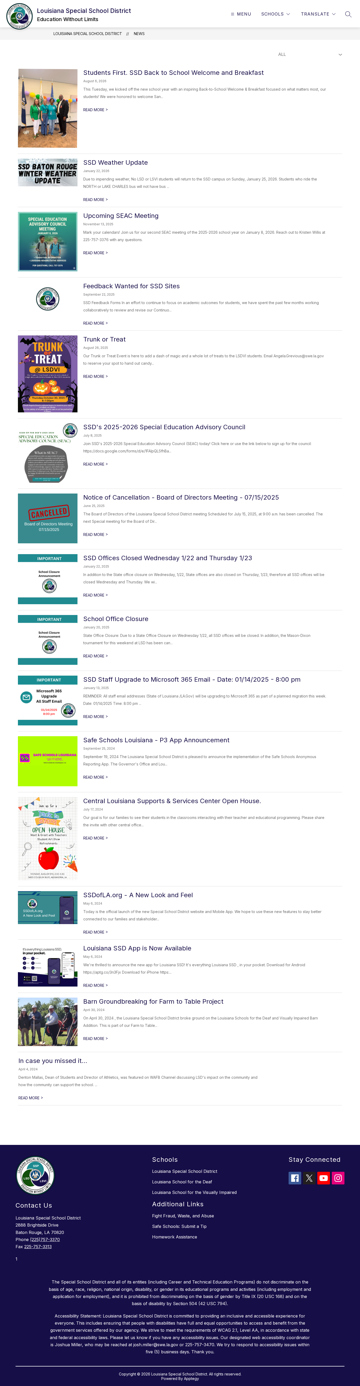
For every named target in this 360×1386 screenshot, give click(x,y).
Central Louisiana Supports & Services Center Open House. (172, 801)
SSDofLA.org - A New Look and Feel (138, 895)
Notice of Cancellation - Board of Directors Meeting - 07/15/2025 (181, 497)
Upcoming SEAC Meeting (121, 215)
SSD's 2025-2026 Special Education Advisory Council (164, 427)
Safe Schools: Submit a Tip (179, 1226)
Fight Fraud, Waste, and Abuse (183, 1215)
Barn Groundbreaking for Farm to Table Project (153, 1001)
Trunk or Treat (104, 339)
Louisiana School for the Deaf (182, 1181)
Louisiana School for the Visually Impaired (194, 1192)
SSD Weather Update (115, 162)
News (139, 33)
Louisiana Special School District (87, 33)
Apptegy (191, 1378)
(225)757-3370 (45, 1239)
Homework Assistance (174, 1236)
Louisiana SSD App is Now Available (137, 948)
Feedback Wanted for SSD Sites (131, 286)
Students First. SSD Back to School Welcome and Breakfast (173, 72)
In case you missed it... (52, 1061)
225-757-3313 (38, 1246)
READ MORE (95, 110)
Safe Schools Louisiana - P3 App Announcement (156, 740)
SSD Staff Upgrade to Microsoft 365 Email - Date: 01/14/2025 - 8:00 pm (192, 679)
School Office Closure (115, 619)
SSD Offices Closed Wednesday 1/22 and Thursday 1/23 (167, 558)
